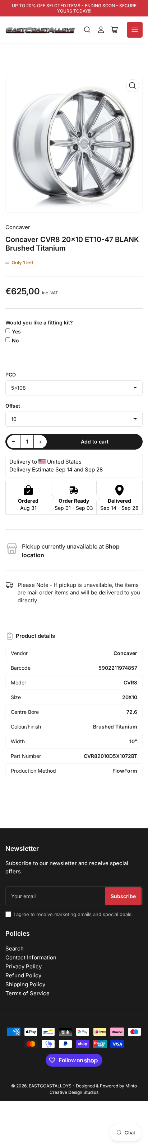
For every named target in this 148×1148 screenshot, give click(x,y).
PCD (10, 374)
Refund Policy (23, 975)
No (15, 340)
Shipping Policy (25, 984)
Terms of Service (27, 993)
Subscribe (123, 896)
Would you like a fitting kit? (39, 322)
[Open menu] (135, 30)
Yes (16, 331)
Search (14, 948)
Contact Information (30, 957)
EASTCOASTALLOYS (50, 1085)
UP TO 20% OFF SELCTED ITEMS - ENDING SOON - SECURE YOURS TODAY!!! (74, 8)
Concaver (17, 227)
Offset (12, 406)
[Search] (87, 30)
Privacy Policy (23, 966)
